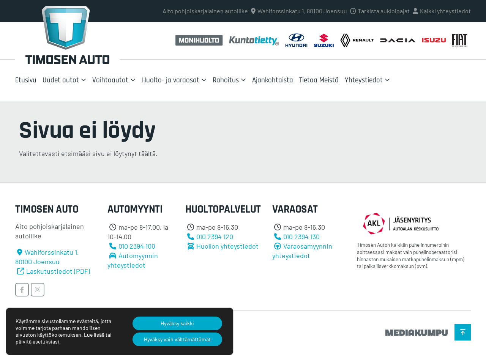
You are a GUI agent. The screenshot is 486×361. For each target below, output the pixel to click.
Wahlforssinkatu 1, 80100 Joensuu (302, 10)
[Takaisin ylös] (462, 332)
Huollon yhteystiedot (227, 246)
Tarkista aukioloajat (384, 10)
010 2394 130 (301, 236)
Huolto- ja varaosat (170, 80)
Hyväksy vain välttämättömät (177, 339)
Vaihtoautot (110, 80)
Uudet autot (61, 80)
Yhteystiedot (364, 80)
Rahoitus (226, 80)
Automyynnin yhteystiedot (132, 260)
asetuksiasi (46, 341)
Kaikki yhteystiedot (445, 10)
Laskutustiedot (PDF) (58, 271)
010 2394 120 (214, 236)
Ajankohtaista (272, 80)
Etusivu (25, 80)
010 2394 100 (136, 246)
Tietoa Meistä (319, 80)
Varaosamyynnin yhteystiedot (302, 251)
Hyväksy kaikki (177, 323)
